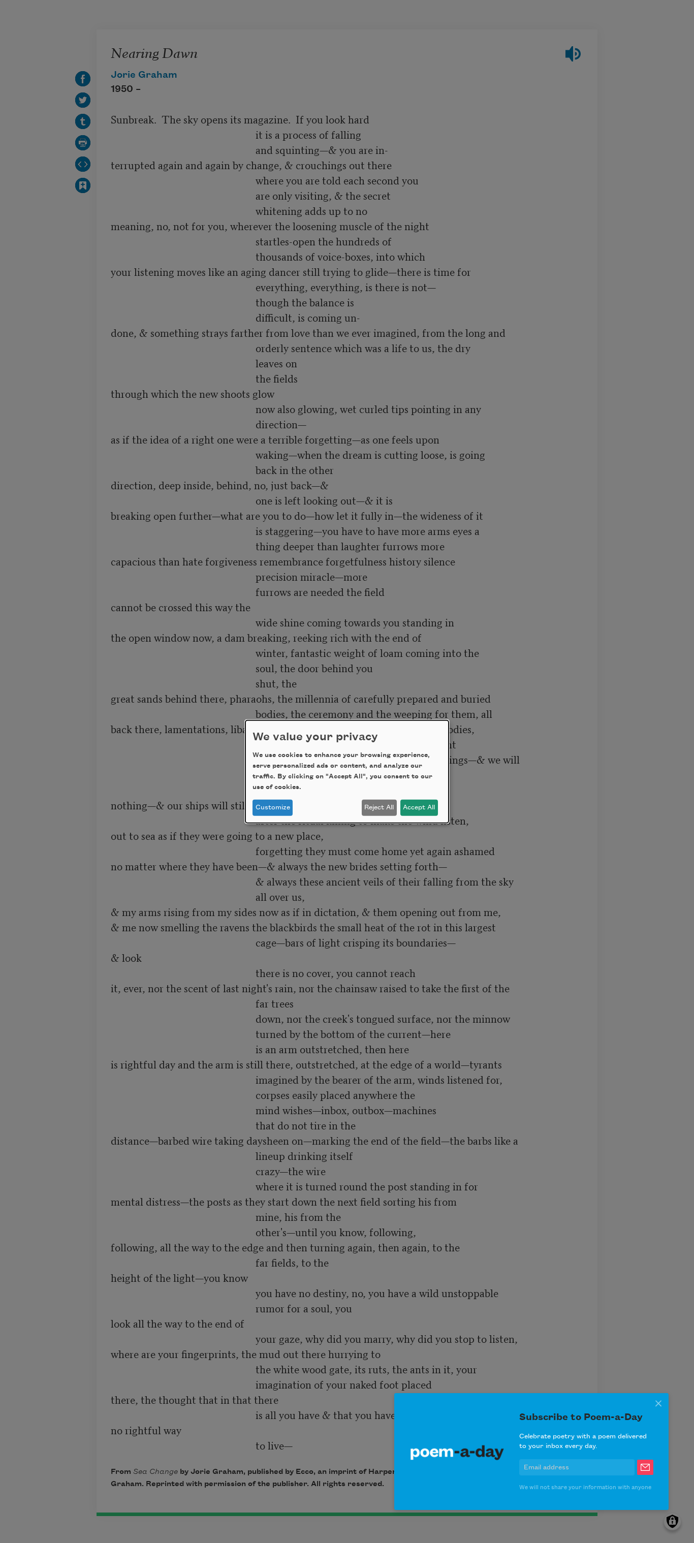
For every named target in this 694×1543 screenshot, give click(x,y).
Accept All (419, 807)
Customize (273, 807)
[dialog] (347, 771)
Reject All (379, 807)
